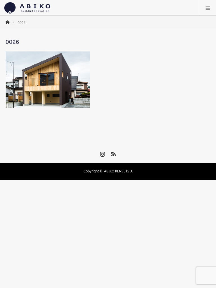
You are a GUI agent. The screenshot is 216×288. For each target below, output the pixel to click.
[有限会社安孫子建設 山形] (27, 8)
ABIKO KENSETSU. (118, 171)
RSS (113, 153)
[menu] (208, 8)
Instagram (102, 153)
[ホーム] (7, 21)
